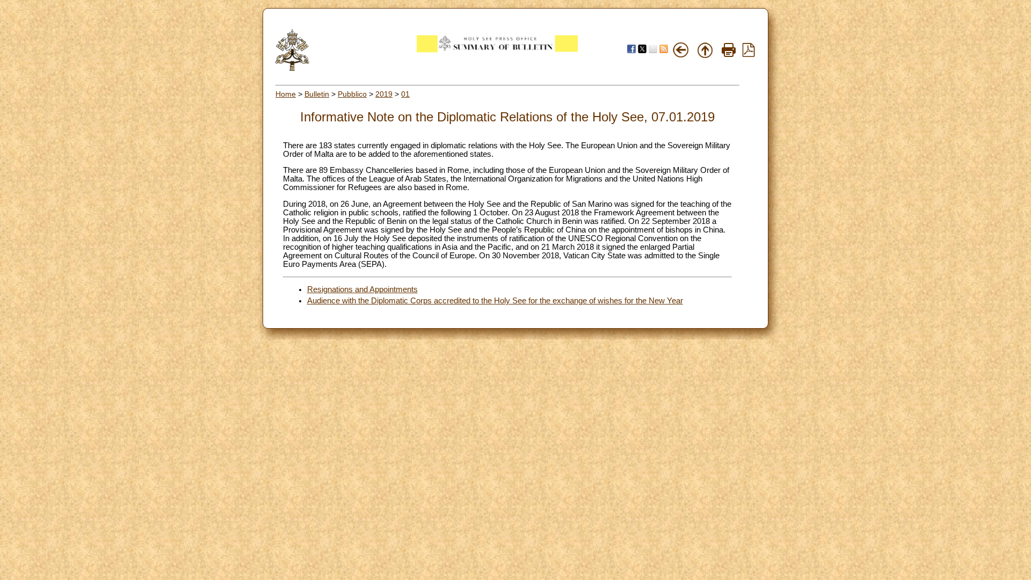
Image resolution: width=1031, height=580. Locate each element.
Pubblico (352, 94)
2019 (384, 94)
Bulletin (316, 94)
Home (285, 94)
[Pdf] (749, 54)
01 (405, 94)
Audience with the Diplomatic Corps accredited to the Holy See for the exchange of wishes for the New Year (495, 300)
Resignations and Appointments (362, 289)
